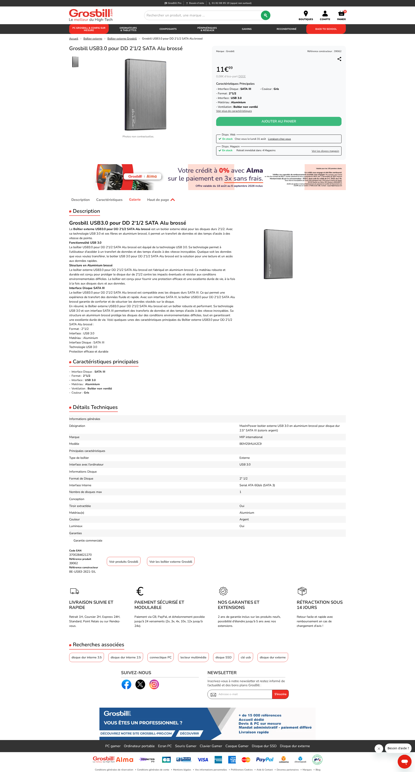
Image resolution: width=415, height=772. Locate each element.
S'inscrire (280, 694)
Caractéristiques (109, 199)
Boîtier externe (92, 39)
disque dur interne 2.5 (126, 657)
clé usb (246, 657)
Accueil (73, 39)
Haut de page (158, 199)
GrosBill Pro (174, 3)
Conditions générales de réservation (114, 769)
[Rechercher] (265, 15)
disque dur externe (273, 657)
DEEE (242, 76)
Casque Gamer (237, 746)
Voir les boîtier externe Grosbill (170, 562)
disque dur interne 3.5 (87, 657)
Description (80, 199)
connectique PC (160, 657)
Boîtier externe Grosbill (122, 39)
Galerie (135, 199)
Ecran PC (165, 746)
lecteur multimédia (193, 657)
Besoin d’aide (196, 3)
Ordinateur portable (139, 746)
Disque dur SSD (264, 746)
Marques (307, 769)
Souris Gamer (185, 746)
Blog (318, 769)
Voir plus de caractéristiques (234, 111)
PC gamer (113, 746)
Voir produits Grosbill (123, 562)
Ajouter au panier (279, 121)
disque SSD (223, 657)
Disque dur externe (295, 746)
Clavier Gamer (211, 746)
